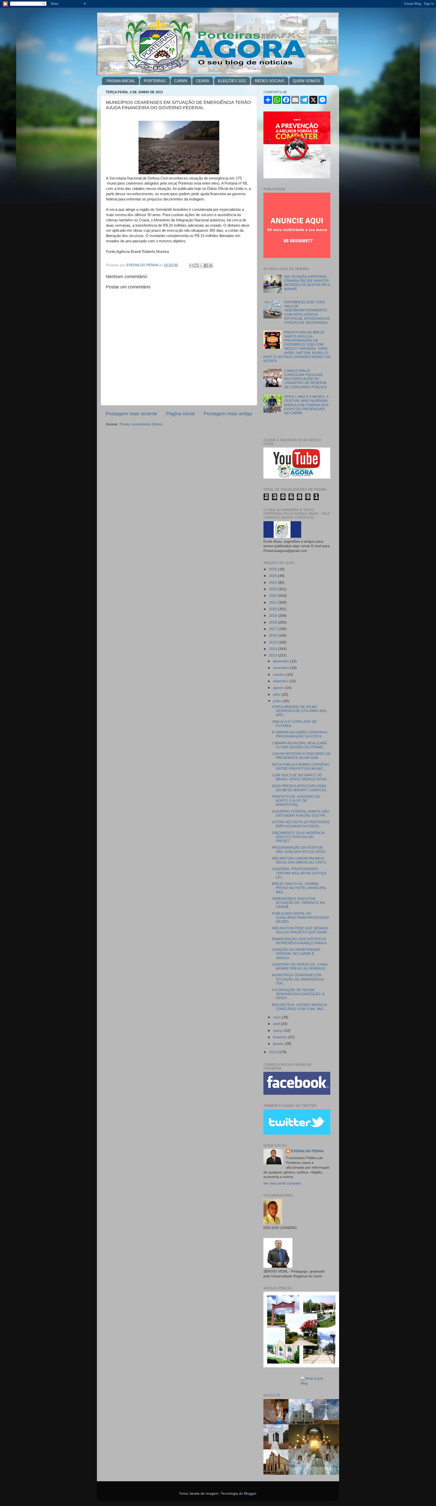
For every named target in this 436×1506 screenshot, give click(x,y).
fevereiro (280, 1037)
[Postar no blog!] (196, 265)
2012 (273, 1052)
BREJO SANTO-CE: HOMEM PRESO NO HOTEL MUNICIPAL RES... (299, 888)
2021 (273, 602)
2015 (273, 642)
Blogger (250, 1493)
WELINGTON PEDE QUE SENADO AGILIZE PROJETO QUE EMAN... (301, 930)
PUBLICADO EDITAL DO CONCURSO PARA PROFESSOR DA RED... (300, 918)
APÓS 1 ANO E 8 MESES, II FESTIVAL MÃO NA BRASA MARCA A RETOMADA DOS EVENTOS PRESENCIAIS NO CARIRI (306, 405)
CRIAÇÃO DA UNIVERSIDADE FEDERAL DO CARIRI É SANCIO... (296, 954)
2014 (273, 649)
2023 (273, 589)
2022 (273, 596)
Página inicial (180, 413)
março (278, 1030)
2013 (273, 655)
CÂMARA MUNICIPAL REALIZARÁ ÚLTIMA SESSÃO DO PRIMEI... (299, 745)
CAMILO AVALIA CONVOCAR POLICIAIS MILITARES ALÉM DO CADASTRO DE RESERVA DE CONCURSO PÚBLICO (305, 379)
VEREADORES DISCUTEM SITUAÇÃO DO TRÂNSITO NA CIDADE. (298, 903)
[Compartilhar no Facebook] (205, 265)
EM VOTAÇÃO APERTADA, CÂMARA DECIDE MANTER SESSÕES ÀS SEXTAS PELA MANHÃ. (307, 283)
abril (277, 1024)
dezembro (281, 661)
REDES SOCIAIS (269, 81)
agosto (279, 688)
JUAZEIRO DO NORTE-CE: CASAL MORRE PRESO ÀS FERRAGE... (300, 966)
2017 (273, 629)
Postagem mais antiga (228, 413)
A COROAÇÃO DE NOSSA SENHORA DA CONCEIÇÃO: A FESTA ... (298, 994)
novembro (281, 668)
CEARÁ (202, 81)
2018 (273, 622)
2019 (273, 615)
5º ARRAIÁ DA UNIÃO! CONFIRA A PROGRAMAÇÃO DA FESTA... (299, 734)
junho (278, 701)
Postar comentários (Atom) (141, 424)
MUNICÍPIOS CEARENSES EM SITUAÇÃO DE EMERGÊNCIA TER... (298, 979)
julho (277, 694)
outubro (279, 674)
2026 (273, 569)
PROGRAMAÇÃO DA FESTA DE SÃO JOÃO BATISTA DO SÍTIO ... (300, 849)
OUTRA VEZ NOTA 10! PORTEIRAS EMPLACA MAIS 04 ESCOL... (301, 824)
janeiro (279, 1044)
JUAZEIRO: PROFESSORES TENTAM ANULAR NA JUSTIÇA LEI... (299, 873)
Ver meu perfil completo (282, 1183)
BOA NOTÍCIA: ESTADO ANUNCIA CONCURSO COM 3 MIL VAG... (299, 1007)
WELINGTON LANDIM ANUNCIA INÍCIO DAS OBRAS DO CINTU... (300, 860)
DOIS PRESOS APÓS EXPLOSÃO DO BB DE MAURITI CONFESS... (300, 788)
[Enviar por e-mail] (191, 265)
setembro (281, 681)
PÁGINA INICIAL (121, 81)
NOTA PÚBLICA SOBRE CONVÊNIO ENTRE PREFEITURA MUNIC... (301, 767)
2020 (273, 609)
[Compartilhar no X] (201, 265)
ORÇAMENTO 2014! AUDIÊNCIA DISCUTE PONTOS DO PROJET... (298, 837)
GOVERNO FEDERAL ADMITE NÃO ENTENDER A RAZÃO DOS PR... (301, 813)
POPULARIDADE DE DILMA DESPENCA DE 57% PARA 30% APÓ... (299, 711)
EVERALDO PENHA (307, 1151)
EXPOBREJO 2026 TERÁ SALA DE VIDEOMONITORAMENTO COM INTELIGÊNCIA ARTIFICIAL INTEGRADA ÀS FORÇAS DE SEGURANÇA (307, 312)
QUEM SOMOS (306, 81)
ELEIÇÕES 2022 (232, 81)
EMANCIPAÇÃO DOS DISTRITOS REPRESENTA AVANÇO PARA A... (301, 941)
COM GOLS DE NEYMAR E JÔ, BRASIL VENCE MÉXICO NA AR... (301, 777)
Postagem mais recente (131, 413)
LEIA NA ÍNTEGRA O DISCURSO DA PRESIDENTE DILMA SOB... (301, 756)
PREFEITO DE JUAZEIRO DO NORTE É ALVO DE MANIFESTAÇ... (296, 801)
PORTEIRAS (155, 81)
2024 (273, 582)
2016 (273, 635)
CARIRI (180, 81)
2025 (273, 576)
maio (277, 1017)
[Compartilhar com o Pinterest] (210, 265)
